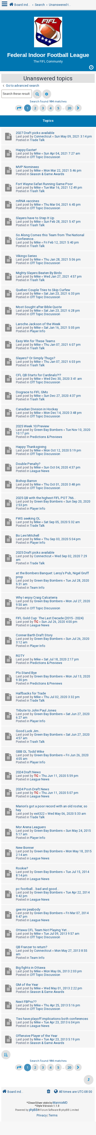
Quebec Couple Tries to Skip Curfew (43, 290)
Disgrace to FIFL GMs (32, 392)
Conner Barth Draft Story (34, 635)
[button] (19, 108)
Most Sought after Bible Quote (39, 307)
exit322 (39, 813)
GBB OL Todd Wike (30, 751)
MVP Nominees (27, 167)
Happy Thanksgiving (31, 447)
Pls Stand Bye (26, 673)
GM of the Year (27, 985)
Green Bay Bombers (48, 430)
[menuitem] (48, 1091)
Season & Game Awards (47, 174)
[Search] (37, 94)
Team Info (37, 587)
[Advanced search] (46, 94)
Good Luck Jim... (28, 731)
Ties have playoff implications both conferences (52, 1019)
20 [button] (69, 108)
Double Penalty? (28, 464)
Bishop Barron (26, 481)
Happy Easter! (26, 150)
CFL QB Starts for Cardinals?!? (38, 375)
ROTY (20, 656)
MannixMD (60, 1102)
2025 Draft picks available (35, 552)
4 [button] (50, 108)
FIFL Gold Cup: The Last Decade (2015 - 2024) (50, 618)
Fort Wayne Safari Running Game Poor (44, 184)
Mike (37, 153)
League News (39, 471)
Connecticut (42, 136)
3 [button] (43, 108)
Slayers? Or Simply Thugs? (35, 358)
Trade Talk (37, 140)
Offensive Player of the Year (36, 1036)
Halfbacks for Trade (31, 693)
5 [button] (58, 108)
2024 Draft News (28, 772)
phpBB (33, 1110)
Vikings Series (26, 256)
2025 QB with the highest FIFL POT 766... (46, 498)
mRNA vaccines (27, 201)
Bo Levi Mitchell (27, 535)
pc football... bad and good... (37, 889)
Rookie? (22, 868)
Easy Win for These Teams (35, 341)
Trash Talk (37, 191)
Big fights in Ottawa (30, 968)
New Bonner (25, 848)
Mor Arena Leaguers (31, 827)
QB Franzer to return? (31, 947)
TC (36, 622)
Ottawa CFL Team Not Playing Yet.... (43, 930)
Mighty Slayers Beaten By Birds (39, 273)
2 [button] (35, 108)
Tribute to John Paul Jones (36, 710)
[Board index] (48, 32)
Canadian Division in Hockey (37, 409)
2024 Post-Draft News (32, 789)
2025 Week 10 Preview (32, 426)
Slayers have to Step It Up (35, 218)
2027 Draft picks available (35, 133)
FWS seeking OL (28, 518)
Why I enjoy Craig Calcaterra (36, 597)
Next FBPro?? (26, 1002)
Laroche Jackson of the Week (38, 324)
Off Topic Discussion (45, 157)
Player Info (37, 331)
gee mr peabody (28, 909)
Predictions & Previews (46, 437)
